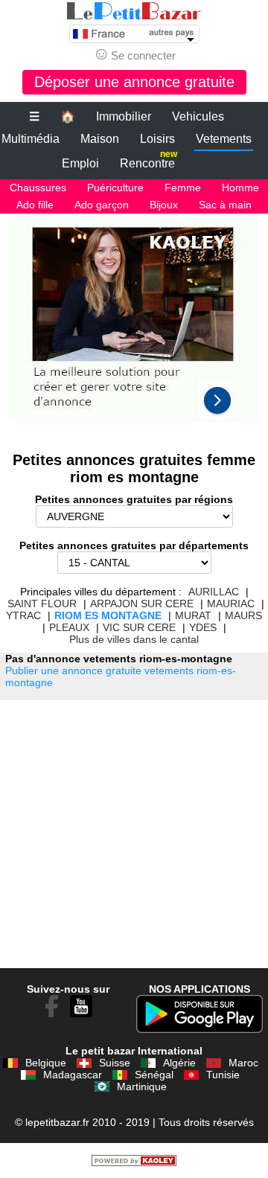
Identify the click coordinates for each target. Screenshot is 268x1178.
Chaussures (38, 187)
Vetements (224, 138)
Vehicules (198, 116)
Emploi (80, 163)
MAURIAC (231, 603)
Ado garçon (101, 205)
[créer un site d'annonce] (134, 1162)
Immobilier (123, 116)
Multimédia (30, 138)
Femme (183, 187)
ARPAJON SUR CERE (142, 603)
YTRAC (23, 615)
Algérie (179, 1063)
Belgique (45, 1063)
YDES (203, 627)
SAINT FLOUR (42, 603)
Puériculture (115, 187)
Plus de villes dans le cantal (134, 639)
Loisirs (157, 138)
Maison (99, 138)
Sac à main (225, 205)
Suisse (114, 1063)
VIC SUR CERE (139, 627)
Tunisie (223, 1075)
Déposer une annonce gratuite (134, 82)
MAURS (243, 615)
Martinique (142, 1086)
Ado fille (35, 205)
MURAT (193, 615)
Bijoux (164, 205)
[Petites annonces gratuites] (134, 11)
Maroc (243, 1063)
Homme (240, 187)
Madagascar (72, 1075)
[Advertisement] (134, 325)
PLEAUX (69, 627)
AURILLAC (213, 592)
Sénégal (154, 1075)
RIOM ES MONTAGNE (108, 615)
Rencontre (148, 160)
